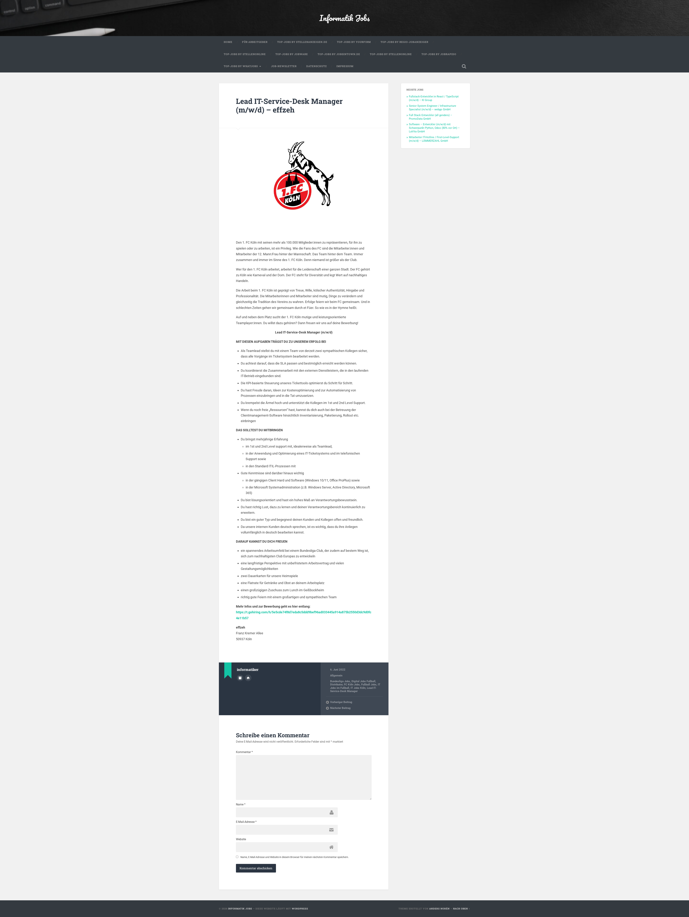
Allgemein (336, 675)
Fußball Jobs (368, 684)
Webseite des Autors (248, 678)
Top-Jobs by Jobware (291, 54)
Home (228, 42)
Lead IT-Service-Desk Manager (353, 689)
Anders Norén (439, 908)
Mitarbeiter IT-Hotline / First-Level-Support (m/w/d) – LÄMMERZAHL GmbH (434, 139)
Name (240, 804)
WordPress (300, 908)
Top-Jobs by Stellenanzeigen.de (302, 42)
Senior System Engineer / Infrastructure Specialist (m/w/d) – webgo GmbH (432, 107)
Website (241, 839)
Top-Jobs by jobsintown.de (339, 54)
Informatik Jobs (344, 17)
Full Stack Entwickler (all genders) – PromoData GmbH (430, 117)
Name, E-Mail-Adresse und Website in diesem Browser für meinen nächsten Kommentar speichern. (294, 857)
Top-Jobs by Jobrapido (438, 54)
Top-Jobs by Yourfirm (354, 42)
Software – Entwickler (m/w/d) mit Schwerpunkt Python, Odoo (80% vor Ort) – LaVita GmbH (434, 128)
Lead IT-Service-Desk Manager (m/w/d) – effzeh (289, 105)
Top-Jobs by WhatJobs (241, 66)
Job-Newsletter (284, 66)
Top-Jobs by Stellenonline (245, 54)
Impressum (344, 66)
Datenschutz (316, 66)
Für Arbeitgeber (255, 42)
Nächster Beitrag (340, 708)
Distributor (336, 684)
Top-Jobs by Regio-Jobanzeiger (404, 42)
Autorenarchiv (240, 678)
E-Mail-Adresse (246, 821)
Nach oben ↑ (461, 908)
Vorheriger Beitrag (341, 702)
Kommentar (244, 752)
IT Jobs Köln (358, 688)
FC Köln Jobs (352, 684)
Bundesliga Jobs (340, 681)
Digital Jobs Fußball (363, 681)
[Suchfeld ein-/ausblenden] (464, 66)
